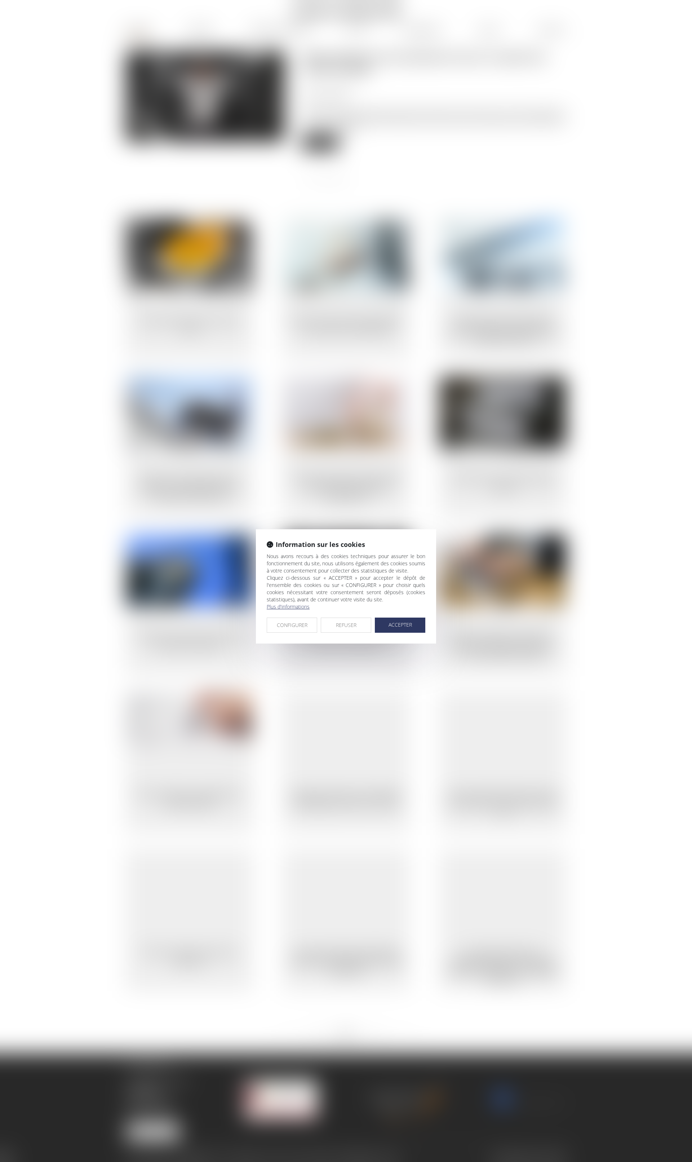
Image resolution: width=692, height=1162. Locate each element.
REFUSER (346, 625)
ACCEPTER (400, 624)
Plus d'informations (288, 606)
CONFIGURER (292, 625)
